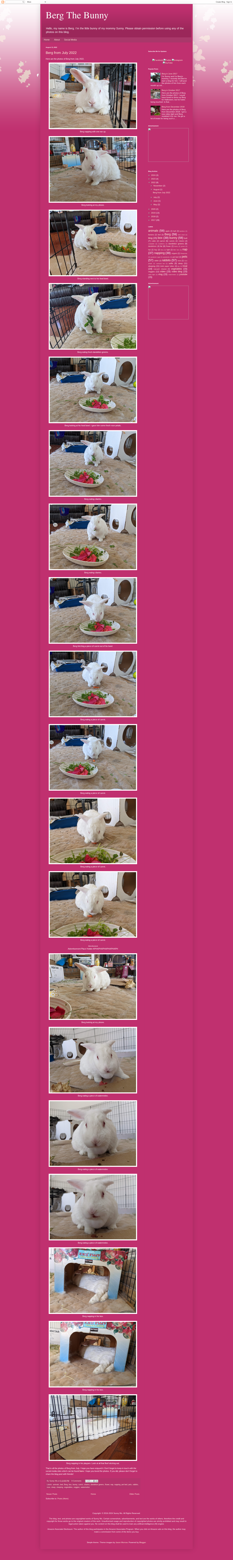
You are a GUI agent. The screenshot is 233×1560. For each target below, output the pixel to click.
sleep (53, 1487)
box (70, 1485)
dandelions (152, 246)
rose (48, 1487)
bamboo (182, 231)
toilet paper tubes (167, 266)
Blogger (142, 1542)
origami (174, 253)
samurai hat (160, 263)
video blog (177, 271)
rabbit (156, 261)
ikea (162, 250)
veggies (77, 1487)
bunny (75, 1485)
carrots (172, 241)
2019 (153, 213)
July (155, 197)
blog (150, 238)
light (168, 250)
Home (47, 40)
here (82, 1471)
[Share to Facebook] (94, 1481)
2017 (153, 220)
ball (174, 231)
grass (183, 246)
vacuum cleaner (160, 269)
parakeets (166, 257)
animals (56, 1485)
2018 (153, 216)
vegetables (68, 1487)
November (158, 186)
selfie (171, 263)
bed (61, 1485)
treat (185, 266)
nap (111, 1485)
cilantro (87, 1485)
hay (155, 250)
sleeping (59, 1487)
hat (149, 250)
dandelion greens (97, 1485)
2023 (153, 179)
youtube (183, 274)
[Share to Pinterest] (96, 1481)
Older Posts (134, 1494)
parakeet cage (155, 257)
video (162, 271)
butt (185, 238)
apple (167, 231)
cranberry (161, 244)
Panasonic (183, 253)
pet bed (124, 1485)
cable (154, 241)
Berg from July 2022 (61, 53)
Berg (66, 1485)
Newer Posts (51, 1494)
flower (107, 1485)
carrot (80, 1485)
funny (176, 246)
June (155, 201)
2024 (153, 175)
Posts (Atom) (62, 1498)
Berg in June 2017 (169, 74)
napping (117, 1485)
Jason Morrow (122, 1542)
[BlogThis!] (89, 1481)
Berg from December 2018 (173, 107)
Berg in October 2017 (171, 90)
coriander (151, 244)
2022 (153, 182)
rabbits (135, 1485)
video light (151, 274)
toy (179, 266)
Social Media (70, 40)
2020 (153, 209)
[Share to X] (91, 1481)
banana (151, 235)
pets (130, 1485)
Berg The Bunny (77, 14)
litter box (176, 250)
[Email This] (86, 1481)
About (57, 40)
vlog (160, 274)
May (155, 204)
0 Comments (76, 1481)
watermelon (85, 1487)
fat (161, 246)
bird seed (181, 235)
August (156, 189)
